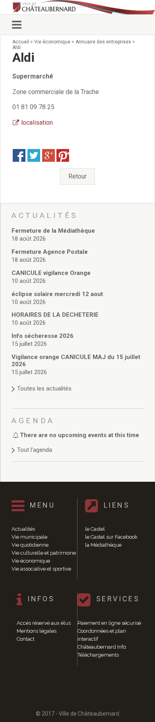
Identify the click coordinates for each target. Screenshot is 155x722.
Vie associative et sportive (41, 569)
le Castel (95, 529)
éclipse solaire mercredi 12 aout (57, 294)
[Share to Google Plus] (48, 155)
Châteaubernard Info (102, 647)
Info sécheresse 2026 (43, 335)
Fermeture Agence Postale (50, 251)
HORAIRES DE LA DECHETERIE (55, 314)
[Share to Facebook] (19, 155)
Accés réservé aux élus (44, 623)
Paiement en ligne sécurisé (109, 623)
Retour (77, 176)
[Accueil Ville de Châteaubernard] (81, 7)
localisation (37, 122)
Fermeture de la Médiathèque (53, 230)
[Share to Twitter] (33, 155)
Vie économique (31, 561)
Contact (26, 639)
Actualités (23, 529)
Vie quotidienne (30, 545)
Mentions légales (36, 631)
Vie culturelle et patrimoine (44, 553)
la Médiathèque (103, 545)
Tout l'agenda (34, 449)
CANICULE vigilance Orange (51, 273)
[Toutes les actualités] (78, 381)
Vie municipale (29, 537)
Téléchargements (98, 655)
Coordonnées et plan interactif (102, 635)
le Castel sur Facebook (111, 537)
